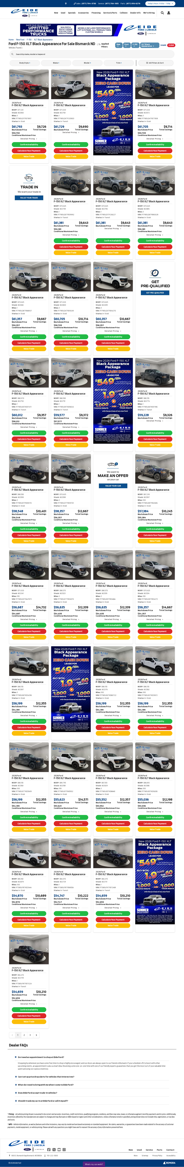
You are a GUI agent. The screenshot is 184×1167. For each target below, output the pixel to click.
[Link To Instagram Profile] (64, 1149)
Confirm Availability (29, 145)
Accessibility (170, 1155)
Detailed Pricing (27, 139)
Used (63, 13)
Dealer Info (135, 13)
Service (149, 1150)
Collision (124, 13)
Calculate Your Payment (29, 151)
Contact (170, 1150)
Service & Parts (110, 13)
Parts (159, 1150)
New (56, 13)
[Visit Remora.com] (169, 1163)
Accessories (83, 13)
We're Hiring (149, 13)
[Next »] (36, 1035)
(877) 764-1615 (111, 3)
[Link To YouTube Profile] (59, 1149)
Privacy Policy (157, 1155)
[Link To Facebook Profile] (49, 1149)
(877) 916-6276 (133, 3)
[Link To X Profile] (54, 1149)
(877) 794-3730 (89, 3)
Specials (71, 13)
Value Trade (29, 156)
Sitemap (145, 1155)
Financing (96, 13)
